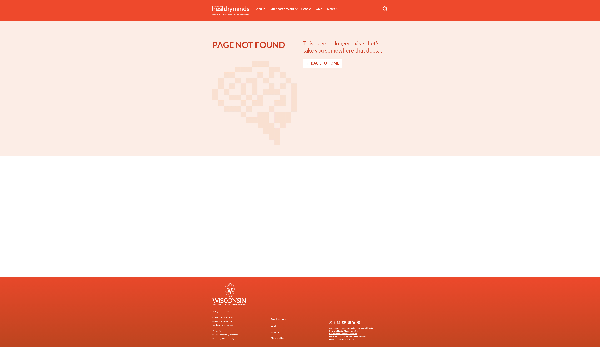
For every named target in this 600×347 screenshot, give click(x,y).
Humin (370, 328)
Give (319, 8)
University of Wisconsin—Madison (343, 333)
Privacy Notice (218, 331)
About (260, 8)
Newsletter (278, 338)
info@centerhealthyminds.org (341, 339)
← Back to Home (322, 63)
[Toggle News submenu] (337, 8)
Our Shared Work (282, 8)
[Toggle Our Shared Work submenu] (296, 8)
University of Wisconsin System (225, 339)
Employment (278, 319)
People (306, 8)
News (331, 8)
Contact (276, 332)
